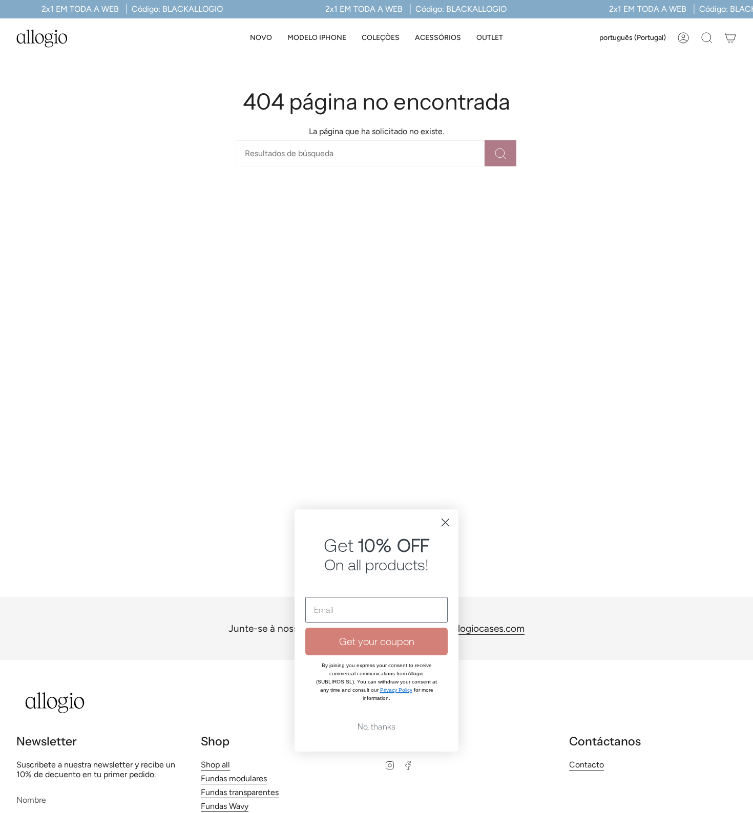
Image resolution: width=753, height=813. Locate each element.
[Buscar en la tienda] (500, 153)
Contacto (586, 764)
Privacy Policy (396, 690)
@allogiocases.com (483, 628)
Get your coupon (376, 641)
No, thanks (376, 726)
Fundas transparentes (240, 792)
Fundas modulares (234, 778)
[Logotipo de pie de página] (54, 702)
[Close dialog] (445, 522)
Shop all (215, 764)
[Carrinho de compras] (730, 38)
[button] (317, 38)
